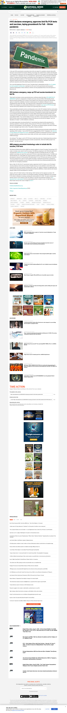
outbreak (34, 36)
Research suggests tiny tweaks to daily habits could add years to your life (25, 588)
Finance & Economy (40, 15)
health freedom (46, 35)
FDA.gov (12, 191)
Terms (39, 700)
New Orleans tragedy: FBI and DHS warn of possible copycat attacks (39, 275)
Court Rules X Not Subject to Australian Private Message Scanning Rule (24, 549)
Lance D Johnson (21, 29)
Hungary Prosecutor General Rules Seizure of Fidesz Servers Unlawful (24, 565)
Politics (16, 15)
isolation (54, 35)
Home (12, 15)
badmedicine (19, 35)
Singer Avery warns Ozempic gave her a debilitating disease (37, 354)
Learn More (47, 709)
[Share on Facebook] (16, 32)
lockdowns (12, 36)
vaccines (11, 38)
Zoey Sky (30, 273)
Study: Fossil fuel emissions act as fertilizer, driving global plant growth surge (25, 594)
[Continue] (45, 688)
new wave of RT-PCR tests (47, 105)
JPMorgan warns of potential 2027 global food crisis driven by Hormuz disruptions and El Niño (29, 568)
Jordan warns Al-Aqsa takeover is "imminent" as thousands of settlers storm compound (27, 526)
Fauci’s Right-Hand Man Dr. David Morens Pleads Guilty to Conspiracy (24, 559)
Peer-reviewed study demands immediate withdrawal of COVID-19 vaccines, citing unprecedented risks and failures (40, 334)
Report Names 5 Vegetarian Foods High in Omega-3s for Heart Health (24, 578)
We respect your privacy (33, 691)
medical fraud (17, 36)
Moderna (22, 36)
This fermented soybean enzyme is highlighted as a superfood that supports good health (28, 581)
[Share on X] (19, 32)
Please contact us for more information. (17, 405)
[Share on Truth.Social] (24, 32)
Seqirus (39, 37)
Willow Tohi (31, 241)
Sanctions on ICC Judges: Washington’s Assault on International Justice (24, 532)
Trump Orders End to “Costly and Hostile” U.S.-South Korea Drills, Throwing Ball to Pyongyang (29, 553)
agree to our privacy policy (18, 710)
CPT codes (41, 35)
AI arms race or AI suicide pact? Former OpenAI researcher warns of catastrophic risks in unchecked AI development (38, 243)
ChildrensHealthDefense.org (16, 185)
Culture (22, 15)
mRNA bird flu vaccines (22, 152)
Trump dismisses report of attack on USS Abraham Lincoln (21, 584)
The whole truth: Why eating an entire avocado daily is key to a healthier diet (25, 562)
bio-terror (28, 35)
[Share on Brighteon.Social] (11, 32)
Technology (36, 16)
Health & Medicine (30, 15)
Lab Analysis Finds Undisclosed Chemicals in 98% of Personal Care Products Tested (27, 575)
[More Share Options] (33, 32)
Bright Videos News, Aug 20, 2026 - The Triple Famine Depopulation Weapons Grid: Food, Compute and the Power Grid (39, 665)
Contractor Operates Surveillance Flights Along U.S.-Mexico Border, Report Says (26, 600)
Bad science (15, 19)
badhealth (14, 35)
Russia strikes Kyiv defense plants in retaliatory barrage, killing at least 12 (25, 546)
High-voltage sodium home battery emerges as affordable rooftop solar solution (26, 591)
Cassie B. (30, 252)
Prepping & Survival (51, 15)
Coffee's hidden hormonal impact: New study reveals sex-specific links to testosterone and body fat (30, 556)
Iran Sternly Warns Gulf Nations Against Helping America (21, 540)
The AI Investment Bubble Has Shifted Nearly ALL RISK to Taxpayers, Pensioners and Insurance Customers (40, 658)
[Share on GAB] (27, 32)
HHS (51, 35)
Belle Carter (31, 284)
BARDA (24, 35)
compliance (35, 35)
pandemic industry (47, 202)
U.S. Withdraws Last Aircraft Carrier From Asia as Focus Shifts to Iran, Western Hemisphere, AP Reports (31, 572)
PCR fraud (15, 37)
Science (29, 16)
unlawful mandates (53, 37)
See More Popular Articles (33, 604)
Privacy (36, 700)
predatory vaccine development (27, 37)
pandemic (39, 36)
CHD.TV (31, 180)
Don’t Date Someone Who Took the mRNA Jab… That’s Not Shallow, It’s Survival (26, 523)
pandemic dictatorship (45, 36)
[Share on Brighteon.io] (13, 32)
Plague (19, 37)
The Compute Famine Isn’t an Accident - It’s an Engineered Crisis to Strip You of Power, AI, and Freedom (31, 529)
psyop (36, 37)
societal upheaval (44, 37)
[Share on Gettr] (30, 32)
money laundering (28, 36)
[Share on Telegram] (22, 32)
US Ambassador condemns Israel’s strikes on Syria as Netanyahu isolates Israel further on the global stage (31, 543)
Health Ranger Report (14, 625)
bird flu (31, 35)
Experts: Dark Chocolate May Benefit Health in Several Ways (22, 597)
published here (30, 703)
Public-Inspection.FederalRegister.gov (18, 188)
